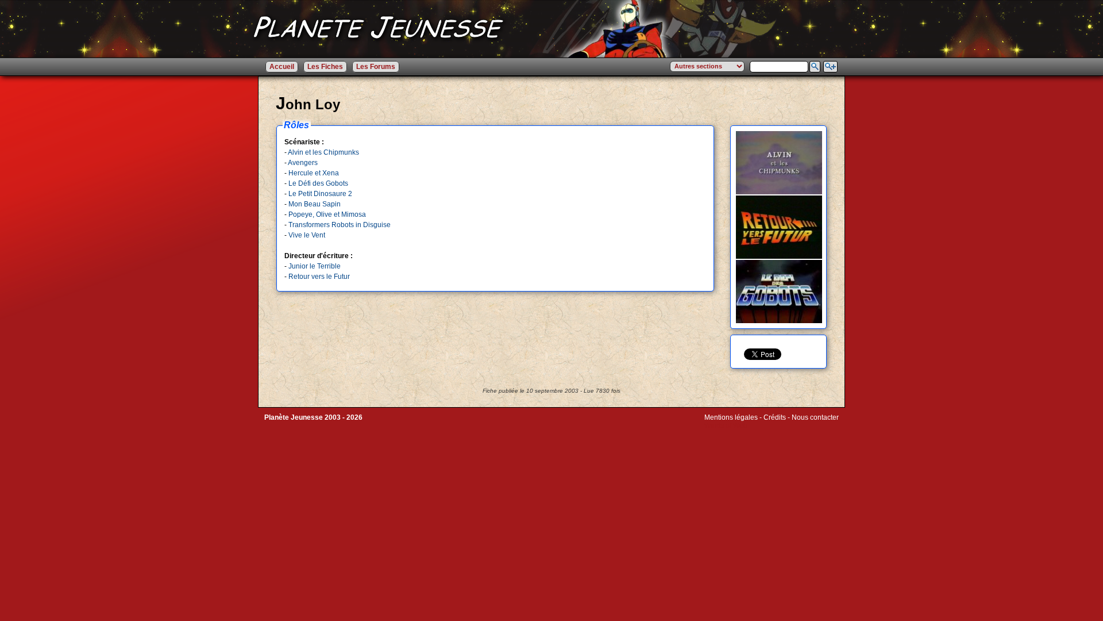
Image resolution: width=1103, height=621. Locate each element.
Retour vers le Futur (319, 277)
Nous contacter (815, 417)
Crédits (774, 417)
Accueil (281, 67)
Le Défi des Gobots (318, 183)
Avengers (303, 163)
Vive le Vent (306, 235)
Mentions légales (731, 417)
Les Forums (375, 67)
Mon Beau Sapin (314, 204)
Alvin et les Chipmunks (323, 152)
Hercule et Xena (313, 173)
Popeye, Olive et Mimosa (327, 214)
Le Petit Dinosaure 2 (320, 194)
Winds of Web (725, 425)
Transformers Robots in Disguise (339, 225)
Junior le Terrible (314, 266)
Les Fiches (325, 67)
